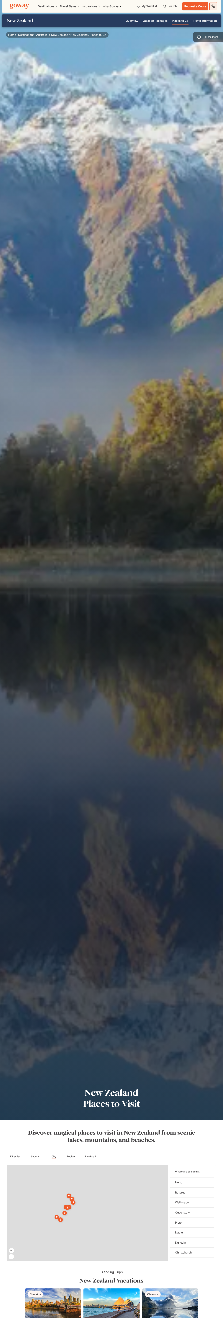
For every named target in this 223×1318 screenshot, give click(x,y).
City (54, 1156)
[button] (208, 37)
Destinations (26, 34)
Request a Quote (195, 6)
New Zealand (79, 34)
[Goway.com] (19, 6)
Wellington (182, 1202)
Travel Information (205, 20)
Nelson (179, 1182)
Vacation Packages (155, 20)
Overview (132, 20)
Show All (36, 1156)
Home (12, 34)
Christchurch (183, 1252)
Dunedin (180, 1242)
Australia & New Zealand (52, 34)
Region (71, 1156)
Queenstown (183, 1212)
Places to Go (180, 20)
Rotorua (180, 1192)
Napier (179, 1232)
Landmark (91, 1156)
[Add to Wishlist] (76, 1293)
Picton (179, 1222)
